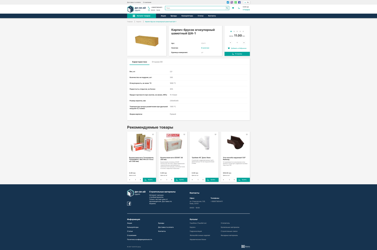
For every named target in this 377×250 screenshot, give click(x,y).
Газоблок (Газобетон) (198, 223)
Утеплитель (225, 223)
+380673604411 (156, 7)
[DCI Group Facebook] (129, 203)
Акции (163, 16)
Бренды (174, 16)
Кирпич (192, 227)
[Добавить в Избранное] (153, 134)
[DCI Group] (136, 9)
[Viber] (232, 2)
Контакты (212, 16)
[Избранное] (233, 8)
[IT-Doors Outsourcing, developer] (246, 247)
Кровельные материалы (230, 227)
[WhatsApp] (235, 2)
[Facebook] (239, 2)
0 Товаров (246, 9)
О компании (147, 2)
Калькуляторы (187, 16)
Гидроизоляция (196, 231)
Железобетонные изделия (200, 235)
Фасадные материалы (229, 235)
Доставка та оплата (134, 2)
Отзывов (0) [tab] (157, 62)
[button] (141, 16)
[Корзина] (239, 8)
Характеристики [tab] (139, 62)
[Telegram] (228, 2)
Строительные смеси (229, 231)
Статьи (200, 16)
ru (248, 2)
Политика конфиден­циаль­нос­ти (139, 239)
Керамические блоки (198, 239)
